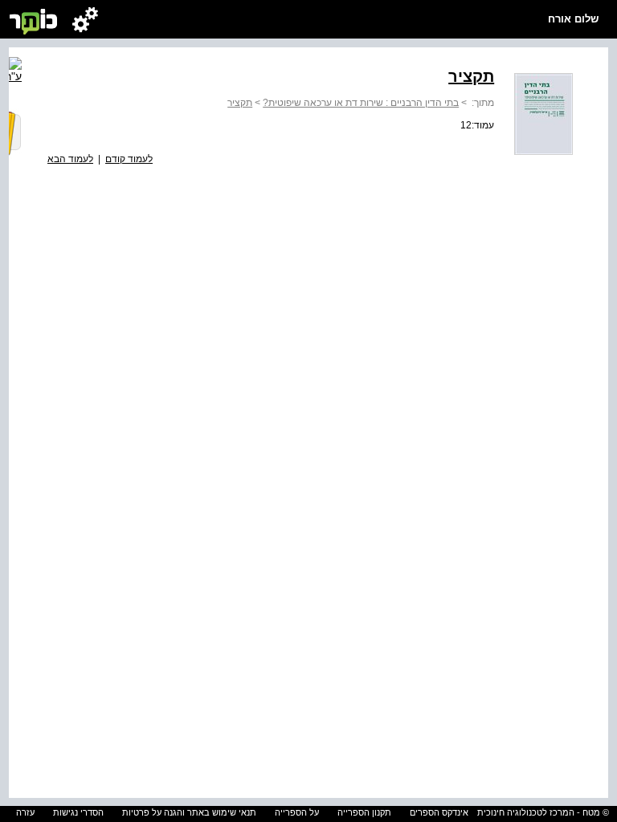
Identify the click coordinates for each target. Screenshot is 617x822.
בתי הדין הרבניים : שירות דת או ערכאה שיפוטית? (361, 102)
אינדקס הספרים (439, 812)
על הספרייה (297, 812)
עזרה (25, 812)
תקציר (239, 102)
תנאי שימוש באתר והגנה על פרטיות (189, 812)
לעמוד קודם (129, 159)
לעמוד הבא (70, 159)
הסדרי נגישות (78, 812)
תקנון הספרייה (364, 812)
